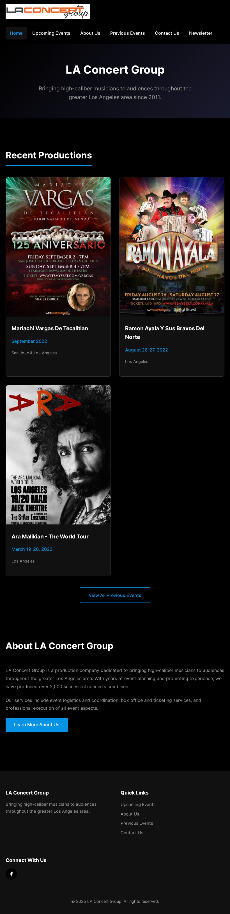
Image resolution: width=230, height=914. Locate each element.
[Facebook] (11, 874)
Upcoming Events (51, 33)
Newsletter (200, 33)
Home (16, 33)
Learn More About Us (36, 724)
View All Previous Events (115, 595)
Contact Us (167, 33)
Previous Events (127, 33)
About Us (90, 33)
